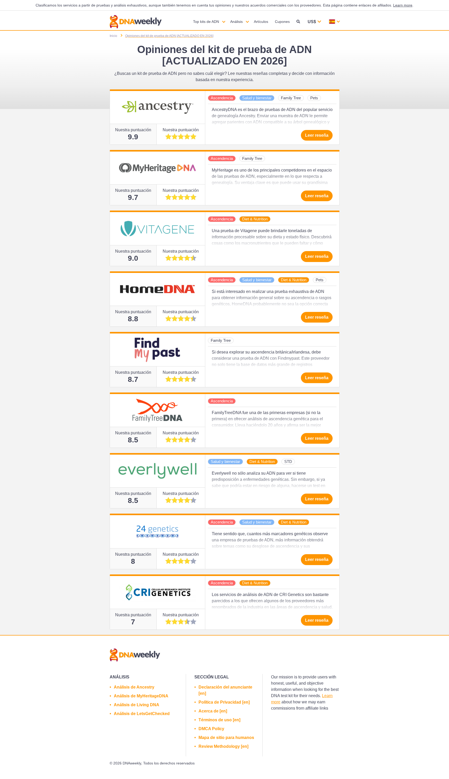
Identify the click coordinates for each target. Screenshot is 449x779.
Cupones (282, 21)
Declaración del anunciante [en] (225, 690)
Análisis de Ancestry (134, 687)
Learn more (402, 5)
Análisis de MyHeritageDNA (141, 696)
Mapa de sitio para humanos (226, 737)
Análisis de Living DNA (136, 705)
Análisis (236, 21)
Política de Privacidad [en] (224, 702)
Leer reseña (316, 135)
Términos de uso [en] (219, 720)
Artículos (261, 21)
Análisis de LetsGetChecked (142, 713)
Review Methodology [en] (223, 746)
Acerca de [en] (213, 711)
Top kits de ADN (206, 21)
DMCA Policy (211, 728)
